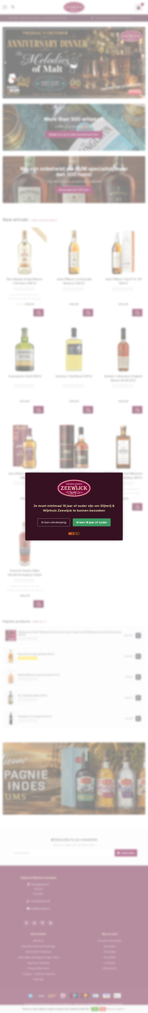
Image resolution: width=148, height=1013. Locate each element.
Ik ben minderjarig (53, 522)
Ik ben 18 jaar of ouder (91, 522)
